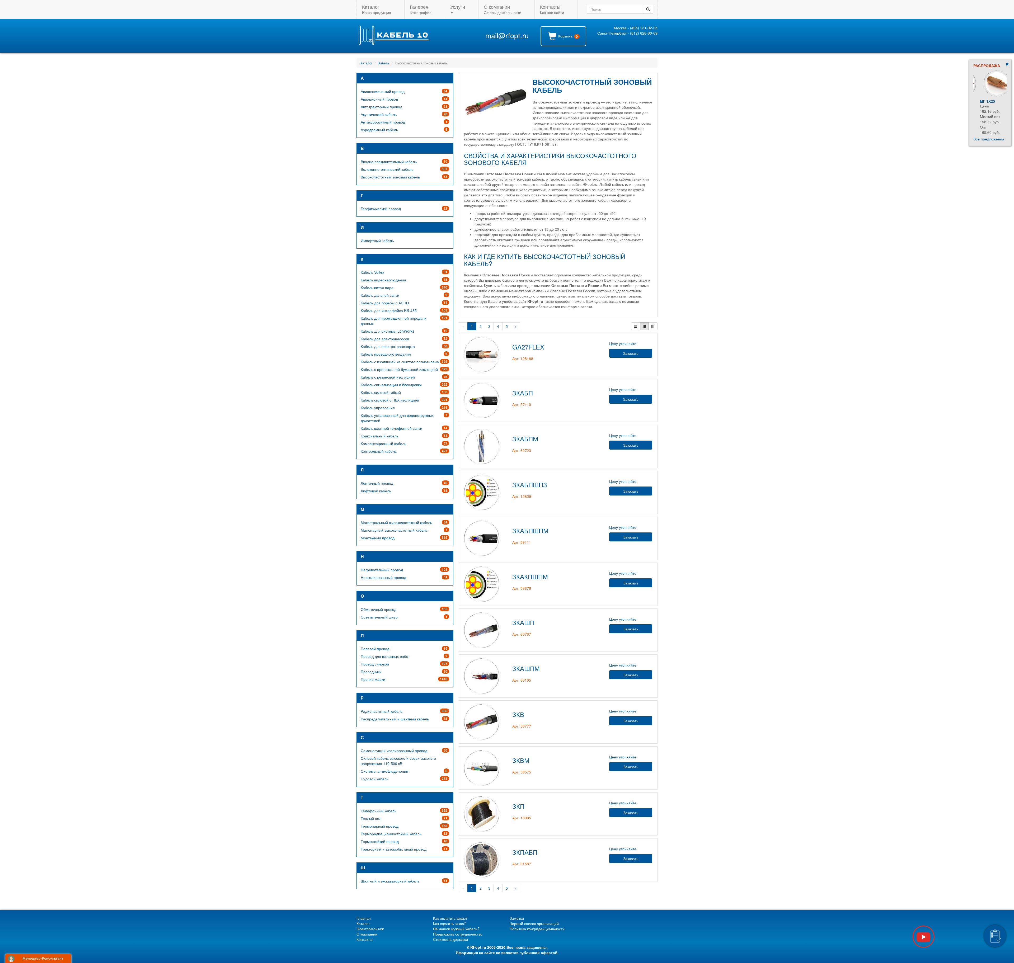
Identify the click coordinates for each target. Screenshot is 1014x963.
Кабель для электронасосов (385, 338)
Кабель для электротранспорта (388, 346)
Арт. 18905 (521, 817)
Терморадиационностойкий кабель (391, 833)
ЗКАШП (523, 622)
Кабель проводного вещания (386, 354)
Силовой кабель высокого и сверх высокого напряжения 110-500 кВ (398, 761)
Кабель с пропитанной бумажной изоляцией (399, 369)
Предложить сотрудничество (457, 934)
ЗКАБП (522, 392)
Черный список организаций (534, 923)
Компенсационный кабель (383, 443)
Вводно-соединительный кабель (389, 161)
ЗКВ (518, 714)
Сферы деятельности (502, 9)
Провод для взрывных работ (385, 656)
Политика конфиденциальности (537, 928)
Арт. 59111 (521, 542)
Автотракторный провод (381, 106)
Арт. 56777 (521, 726)
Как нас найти (552, 9)
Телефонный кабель (378, 810)
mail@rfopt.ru (507, 35)
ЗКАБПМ (525, 438)
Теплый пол (371, 818)
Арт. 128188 (522, 358)
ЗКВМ (520, 760)
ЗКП (518, 806)
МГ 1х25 (980, 101)
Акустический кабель (379, 114)
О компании (366, 934)
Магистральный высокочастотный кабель (396, 522)
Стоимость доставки (450, 939)
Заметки (517, 918)
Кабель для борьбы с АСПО (385, 302)
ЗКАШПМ (526, 668)
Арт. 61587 (521, 863)
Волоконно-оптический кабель (387, 169)
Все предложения (988, 138)
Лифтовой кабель (376, 490)
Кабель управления (378, 407)
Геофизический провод (381, 208)
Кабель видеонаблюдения (383, 279)
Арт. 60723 (521, 450)
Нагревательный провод (382, 569)
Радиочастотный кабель (381, 711)
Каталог (366, 63)
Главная (363, 918)
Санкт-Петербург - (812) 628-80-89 (627, 33)
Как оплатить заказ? (450, 918)
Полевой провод (375, 648)
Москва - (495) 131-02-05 (636, 27)
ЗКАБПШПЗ (529, 484)
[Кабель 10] (393, 43)
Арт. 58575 (521, 772)
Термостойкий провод (380, 841)
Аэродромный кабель (379, 129)
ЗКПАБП (524, 852)
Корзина (567, 36)
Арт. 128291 (522, 496)
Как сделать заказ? (449, 923)
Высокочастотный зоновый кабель (390, 177)
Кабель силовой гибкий (381, 392)
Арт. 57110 (521, 404)
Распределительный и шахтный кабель (395, 718)
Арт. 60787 (521, 634)
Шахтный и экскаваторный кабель (390, 881)
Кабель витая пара (377, 287)
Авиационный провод (379, 99)
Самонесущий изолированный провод (394, 750)
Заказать (630, 353)
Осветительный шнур (379, 617)
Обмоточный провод (378, 609)
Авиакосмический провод (383, 91)
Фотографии (420, 9)
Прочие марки (373, 679)
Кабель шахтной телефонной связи (391, 428)
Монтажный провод (378, 537)
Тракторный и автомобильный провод (393, 849)
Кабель (383, 63)
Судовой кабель (374, 778)
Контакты (364, 939)
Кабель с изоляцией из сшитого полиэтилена (400, 361)
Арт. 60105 (521, 680)
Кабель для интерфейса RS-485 (389, 310)
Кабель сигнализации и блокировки (391, 384)
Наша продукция (376, 9)
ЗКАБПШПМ (530, 530)
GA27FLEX (528, 346)
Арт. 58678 (521, 588)
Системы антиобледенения (384, 771)
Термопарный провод (379, 826)
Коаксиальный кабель (379, 435)
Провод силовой (375, 664)
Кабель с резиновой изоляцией (388, 377)
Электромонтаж (370, 928)
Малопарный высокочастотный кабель (394, 530)
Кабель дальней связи (380, 295)
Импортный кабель (377, 240)
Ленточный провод (377, 483)
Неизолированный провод (383, 577)
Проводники (371, 671)
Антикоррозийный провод (383, 122)
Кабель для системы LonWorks (387, 331)
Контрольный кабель (379, 451)
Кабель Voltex (372, 272)
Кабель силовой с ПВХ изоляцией (390, 400)
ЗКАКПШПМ (530, 576)
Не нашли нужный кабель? (456, 928)
